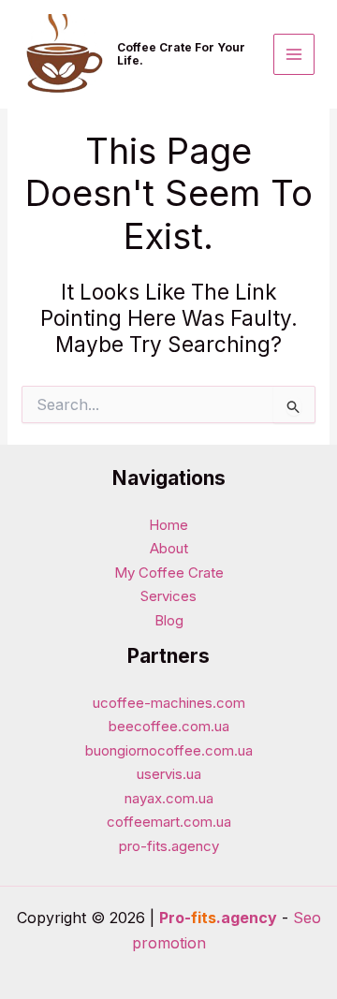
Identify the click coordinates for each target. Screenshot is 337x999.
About (169, 548)
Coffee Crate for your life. (181, 53)
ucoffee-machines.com (169, 703)
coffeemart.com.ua (169, 821)
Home (168, 525)
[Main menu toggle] (294, 55)
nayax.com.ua (169, 798)
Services (168, 596)
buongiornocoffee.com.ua (169, 750)
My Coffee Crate (169, 572)
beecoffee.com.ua (169, 726)
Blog (168, 620)
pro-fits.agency (169, 846)
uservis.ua (169, 774)
